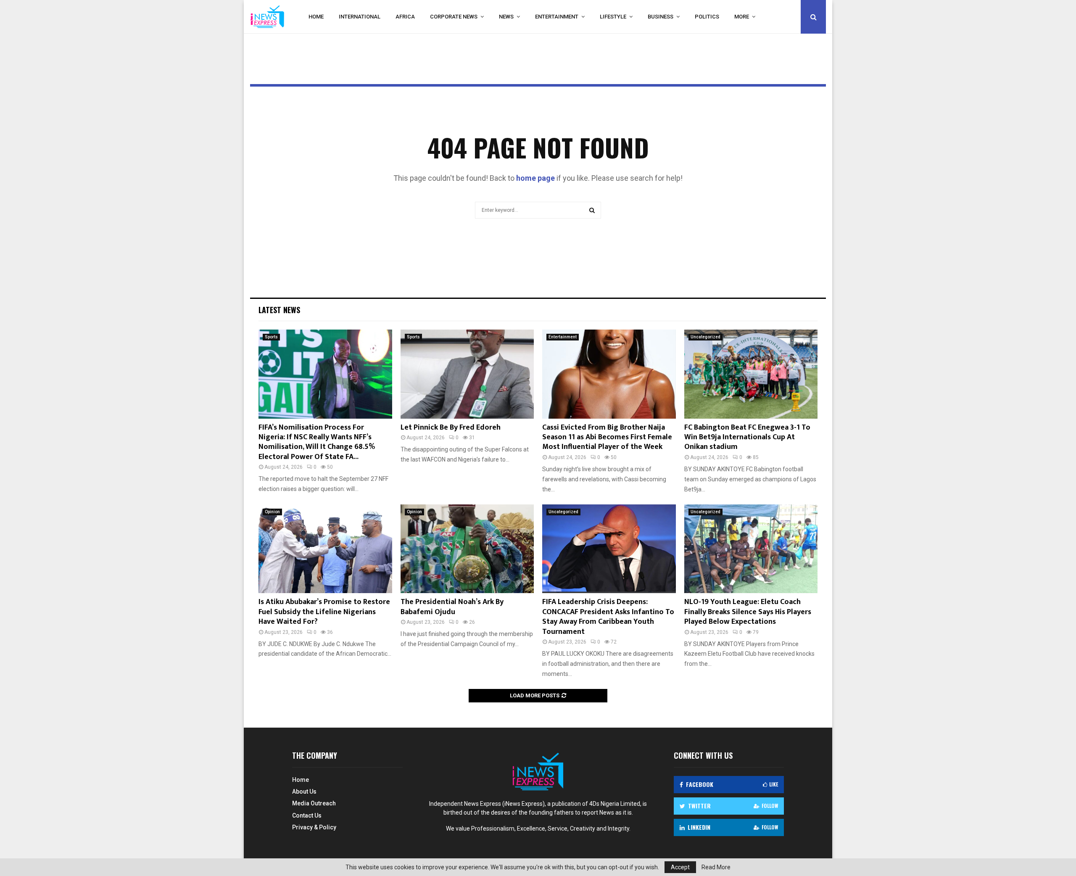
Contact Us (307, 815)
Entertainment (556, 16)
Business (660, 16)
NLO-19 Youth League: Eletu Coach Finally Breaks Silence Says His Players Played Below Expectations (747, 612)
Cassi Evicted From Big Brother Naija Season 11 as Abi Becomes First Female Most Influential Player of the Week (607, 437)
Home (316, 16)
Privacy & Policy (314, 827)
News (506, 16)
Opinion (272, 511)
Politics (707, 16)
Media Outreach (314, 803)
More (741, 16)
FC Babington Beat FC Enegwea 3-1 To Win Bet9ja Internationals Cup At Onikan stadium (747, 437)
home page (535, 178)
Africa (405, 16)
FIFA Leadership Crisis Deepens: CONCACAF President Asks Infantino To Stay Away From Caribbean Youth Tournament (608, 617)
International (359, 16)
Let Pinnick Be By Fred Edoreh (451, 427)
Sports (271, 337)
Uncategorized (705, 337)
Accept (680, 867)
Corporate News (453, 16)
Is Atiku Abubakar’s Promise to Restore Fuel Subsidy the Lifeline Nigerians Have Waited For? (324, 612)
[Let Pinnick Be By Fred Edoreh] (467, 374)
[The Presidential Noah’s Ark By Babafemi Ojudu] (467, 549)
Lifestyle (613, 16)
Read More (716, 867)
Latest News (279, 309)
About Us (304, 791)
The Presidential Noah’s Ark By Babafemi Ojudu (452, 607)
